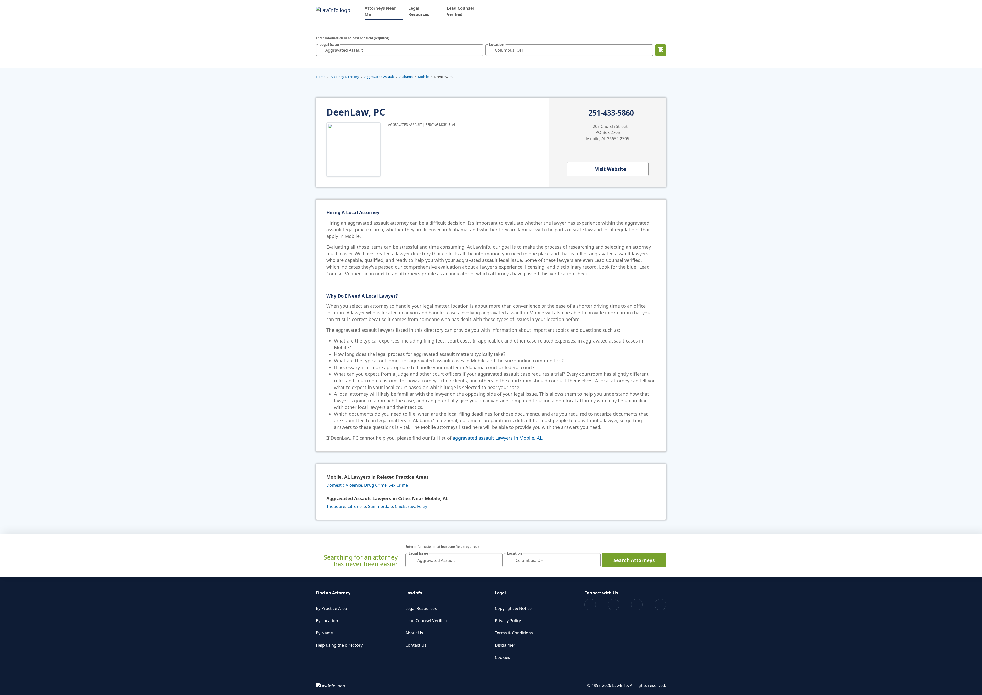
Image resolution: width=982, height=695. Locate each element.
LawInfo (413, 593)
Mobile (423, 76)
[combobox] (399, 50)
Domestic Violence (344, 485)
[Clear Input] (478, 50)
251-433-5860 (611, 113)
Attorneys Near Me (384, 11)
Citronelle (356, 506)
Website (610, 169)
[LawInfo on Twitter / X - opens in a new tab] (613, 604)
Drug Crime (375, 485)
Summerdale (380, 506)
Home (320, 76)
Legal (500, 593)
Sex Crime (398, 485)
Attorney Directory (345, 76)
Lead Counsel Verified (460, 11)
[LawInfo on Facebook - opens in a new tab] (590, 604)
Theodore (335, 506)
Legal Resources (418, 11)
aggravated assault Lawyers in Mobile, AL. (498, 438)
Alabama (406, 76)
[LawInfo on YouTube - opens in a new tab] (637, 604)
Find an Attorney (333, 593)
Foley (422, 506)
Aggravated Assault (379, 76)
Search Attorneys (634, 560)
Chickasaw (405, 506)
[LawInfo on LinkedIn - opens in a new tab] (660, 604)
